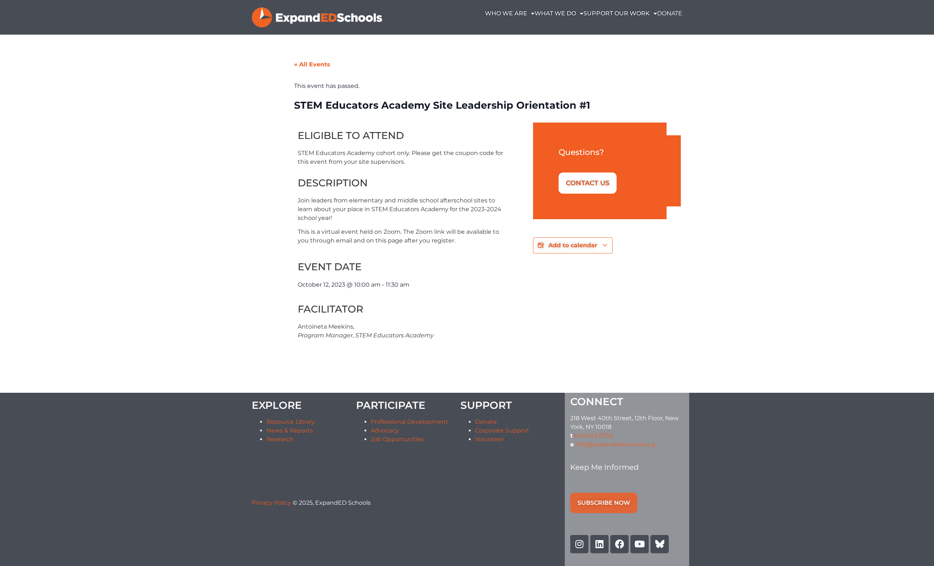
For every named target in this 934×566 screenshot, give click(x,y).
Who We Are (506, 13)
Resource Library (290, 421)
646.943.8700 (594, 435)
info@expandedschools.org (615, 444)
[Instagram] (579, 544)
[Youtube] (639, 544)
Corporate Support (502, 430)
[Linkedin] (599, 544)
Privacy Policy (272, 502)
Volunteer (489, 439)
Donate (486, 421)
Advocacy (385, 430)
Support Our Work (616, 13)
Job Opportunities (397, 439)
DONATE (669, 13)
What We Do (555, 13)
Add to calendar (573, 245)
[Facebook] (619, 544)
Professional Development (409, 421)
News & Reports (289, 430)
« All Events (312, 64)
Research (280, 439)
